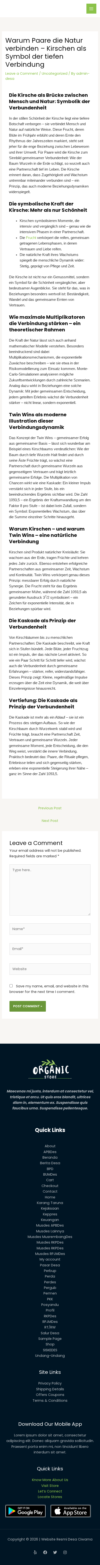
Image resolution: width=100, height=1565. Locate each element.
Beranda (50, 1157)
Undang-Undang (50, 1355)
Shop (50, 1344)
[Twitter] (55, 1552)
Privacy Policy (50, 1383)
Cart (50, 1180)
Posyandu (50, 1304)
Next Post (50, 820)
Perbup (50, 1270)
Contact (50, 1191)
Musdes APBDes (50, 1225)
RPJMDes (50, 1321)
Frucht (31, 238)
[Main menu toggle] (91, 9)
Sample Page (50, 1338)
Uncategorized (54, 73)
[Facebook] (45, 1552)
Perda (50, 1276)
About (50, 1146)
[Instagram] (65, 1552)
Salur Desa (50, 1333)
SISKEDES (50, 1350)
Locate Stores (50, 1496)
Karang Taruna (50, 1202)
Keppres (50, 1214)
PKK (50, 1299)
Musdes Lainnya (50, 1231)
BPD (50, 1168)
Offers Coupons (50, 1394)
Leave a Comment (21, 73)
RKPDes (50, 1316)
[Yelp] (35, 1552)
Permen (50, 1293)
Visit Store (50, 1485)
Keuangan (50, 1219)
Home (50, 1197)
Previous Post (50, 808)
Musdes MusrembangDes (50, 1236)
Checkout (50, 1185)
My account (50, 1259)
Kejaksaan (50, 1208)
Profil (50, 1310)
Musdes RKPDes (50, 1242)
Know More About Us (50, 1479)
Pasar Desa (50, 1265)
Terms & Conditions (50, 1400)
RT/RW (50, 1327)
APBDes (50, 1151)
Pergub (50, 1287)
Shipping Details (50, 1389)
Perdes (50, 1282)
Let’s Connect (50, 1491)
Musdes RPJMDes (50, 1253)
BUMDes (50, 1174)
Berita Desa (50, 1163)
